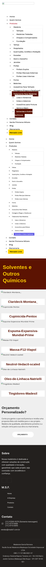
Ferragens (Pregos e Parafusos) (27, 90)
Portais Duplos (22, 69)
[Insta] (9, 480)
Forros (16, 80)
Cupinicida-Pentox (23, 316)
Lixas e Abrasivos (23, 97)
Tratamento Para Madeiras (25, 94)
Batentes (17, 83)
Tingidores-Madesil (23, 393)
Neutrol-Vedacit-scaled (23, 364)
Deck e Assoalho (21, 59)
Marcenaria (15, 129)
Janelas (17, 62)
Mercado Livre (16, 132)
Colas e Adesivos (23, 101)
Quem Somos (15, 20)
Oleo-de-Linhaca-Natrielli (23, 379)
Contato (13, 119)
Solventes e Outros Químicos (23, 113)
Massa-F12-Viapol (23, 349)
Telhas (16, 45)
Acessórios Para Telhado (24, 87)
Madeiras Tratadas (24, 34)
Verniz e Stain (22, 108)
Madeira (17, 27)
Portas (16, 66)
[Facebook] (4, 480)
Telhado (19, 31)
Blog (11, 126)
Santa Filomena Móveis (20, 122)
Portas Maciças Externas (27, 73)
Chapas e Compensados (26, 38)
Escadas (17, 55)
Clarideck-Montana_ (23, 301)
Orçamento (22, 434)
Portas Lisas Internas (25, 76)
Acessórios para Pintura (26, 104)
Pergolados (18, 48)
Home (12, 16)
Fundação (20, 41)
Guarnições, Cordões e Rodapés (27, 52)
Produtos (13, 23)
